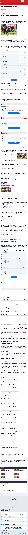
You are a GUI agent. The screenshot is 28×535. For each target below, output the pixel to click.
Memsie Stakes (12, 498)
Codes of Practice (23, 530)
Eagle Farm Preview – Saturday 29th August (6, 492)
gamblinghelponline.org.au (20, 528)
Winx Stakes (16, 498)
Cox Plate (23, 497)
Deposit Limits (12, 504)
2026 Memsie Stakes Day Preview (5, 488)
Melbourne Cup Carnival (10, 336)
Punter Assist (8, 504)
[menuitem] (6, 3)
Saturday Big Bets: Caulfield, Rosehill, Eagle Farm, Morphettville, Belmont (9, 490)
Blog (1, 2)
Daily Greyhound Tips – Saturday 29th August (6, 483)
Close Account (19, 504)
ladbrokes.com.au (13, 453)
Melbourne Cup (2, 497)
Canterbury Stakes (3, 234)
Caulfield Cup (20, 497)
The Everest (26, 497)
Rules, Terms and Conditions (4, 532)
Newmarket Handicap (9, 12)
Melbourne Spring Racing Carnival (8, 497)
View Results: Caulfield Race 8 (14, 142)
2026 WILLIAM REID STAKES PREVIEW (8, 185)
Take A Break (16, 504)
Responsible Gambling (3, 530)
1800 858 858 (14, 528)
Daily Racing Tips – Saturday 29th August (5, 485)
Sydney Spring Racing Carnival (15, 497)
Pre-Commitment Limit (9, 530)
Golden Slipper (11, 151)
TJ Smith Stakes (22, 170)
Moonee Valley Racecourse (7, 179)
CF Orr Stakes (6, 207)
